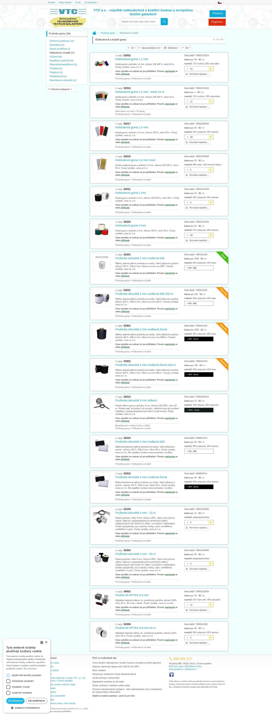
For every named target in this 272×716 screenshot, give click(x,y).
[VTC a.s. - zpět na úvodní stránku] (67, 18)
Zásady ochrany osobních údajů (60, 684)
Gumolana (57, 44)
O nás (78, 2)
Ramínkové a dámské (63, 80)
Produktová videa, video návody (61, 703)
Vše (187, 48)
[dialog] (26, 676)
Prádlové (56, 72)
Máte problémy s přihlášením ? (183, 669)
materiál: (188, 63)
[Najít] (164, 21)
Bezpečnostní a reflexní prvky (129, 425)
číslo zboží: (189, 55)
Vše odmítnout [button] (36, 700)
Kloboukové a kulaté (62, 52)
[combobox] (140, 21)
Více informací (30, 668)
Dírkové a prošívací (62, 40)
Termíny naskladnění (55, 696)
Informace (91, 2)
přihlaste (125, 74)
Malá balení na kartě (124, 111)
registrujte (170, 71)
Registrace (217, 21)
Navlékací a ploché (61, 60)
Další (147, 425)
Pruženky (140, 111)
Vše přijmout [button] (15, 700)
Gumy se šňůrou (60, 48)
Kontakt (51, 2)
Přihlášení (217, 13)
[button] (26, 708)
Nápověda (50, 688)
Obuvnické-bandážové (63, 64)
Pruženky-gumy (60, 33)
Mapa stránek (65, 2)
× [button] (46, 642)
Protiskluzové (58, 76)
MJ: (200, 59)
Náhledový (172, 48)
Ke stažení (51, 692)
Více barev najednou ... (199, 74)
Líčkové (56, 56)
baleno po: (189, 59)
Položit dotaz (178, 666)
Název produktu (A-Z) (150, 48)
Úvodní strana (52, 663)
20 (132, 48)
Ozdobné (56, 68)
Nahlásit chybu (195, 666)
